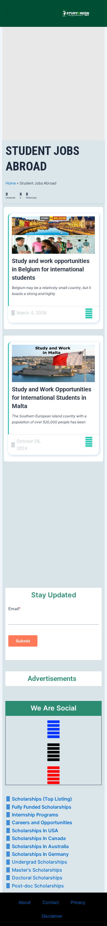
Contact (51, 902)
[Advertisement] (53, 83)
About (24, 902)
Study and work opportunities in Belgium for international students (50, 269)
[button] (7, 13)
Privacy (78, 902)
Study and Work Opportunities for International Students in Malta (51, 398)
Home (11, 183)
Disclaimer (52, 916)
